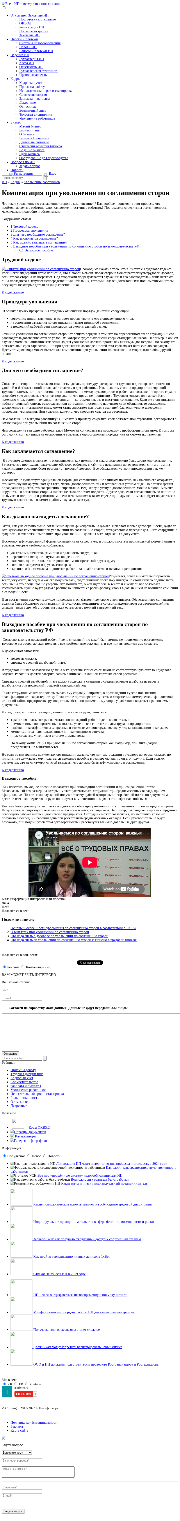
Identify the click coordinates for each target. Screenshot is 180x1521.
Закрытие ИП (29, 35)
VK (9, 1384)
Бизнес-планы (29, 130)
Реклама (13, 967)
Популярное (16, 1156)
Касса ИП (26, 63)
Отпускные (27, 106)
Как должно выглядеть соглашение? (39, 242)
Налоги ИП (28, 47)
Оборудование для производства (43, 158)
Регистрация (23, 173)
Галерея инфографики (30, 1141)
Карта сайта (19, 1430)
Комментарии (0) (38, 967)
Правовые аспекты (33, 75)
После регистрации (33, 31)
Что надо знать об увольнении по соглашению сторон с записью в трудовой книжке (74, 940)
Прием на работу (32, 87)
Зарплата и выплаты (34, 98)
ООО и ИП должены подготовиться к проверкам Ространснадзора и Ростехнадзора (95, 1364)
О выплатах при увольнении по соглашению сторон (50, 932)
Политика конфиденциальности (35, 1422)
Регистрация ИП (31, 27)
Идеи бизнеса (29, 154)
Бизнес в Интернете (34, 138)
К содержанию (13, 292)
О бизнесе (26, 134)
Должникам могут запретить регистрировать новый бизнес (77, 1347)
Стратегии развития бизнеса (40, 146)
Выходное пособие (36, 250)
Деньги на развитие (34, 142)
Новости (17, 170)
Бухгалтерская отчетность (38, 71)
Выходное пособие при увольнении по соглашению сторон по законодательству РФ (75, 246)
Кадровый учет (30, 83)
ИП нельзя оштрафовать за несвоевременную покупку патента (79, 1295)
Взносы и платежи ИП (36, 51)
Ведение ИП (20, 55)
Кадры (15, 79)
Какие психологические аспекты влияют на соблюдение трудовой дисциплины (92, 1204)
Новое (36, 1156)
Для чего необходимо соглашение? (38, 234)
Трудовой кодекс (24, 226)
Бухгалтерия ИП (31, 59)
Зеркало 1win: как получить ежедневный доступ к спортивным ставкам (86, 1239)
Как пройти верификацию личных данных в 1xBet (70, 1256)
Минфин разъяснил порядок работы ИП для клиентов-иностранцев (83, 1312)
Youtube (35, 1384)
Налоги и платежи (24, 39)
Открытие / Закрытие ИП (30, 15)
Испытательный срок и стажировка (46, 90)
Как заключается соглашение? (34, 238)
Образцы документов (30, 1132)
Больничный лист (32, 110)
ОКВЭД (25, 23)
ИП (4, 182)
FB (21, 1384)
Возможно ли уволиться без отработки (100, 1179)
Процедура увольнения (29, 230)
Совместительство (33, 94)
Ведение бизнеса (32, 150)
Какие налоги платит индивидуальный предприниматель (104, 1183)
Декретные (27, 102)
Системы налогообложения (40, 43)
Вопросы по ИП (23, 162)
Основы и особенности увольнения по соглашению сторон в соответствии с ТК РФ (73, 928)
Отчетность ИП (31, 67)
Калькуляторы (25, 1136)
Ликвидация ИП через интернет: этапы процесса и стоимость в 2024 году (111, 1163)
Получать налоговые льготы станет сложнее (66, 1329)
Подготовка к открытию (37, 19)
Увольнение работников (37, 118)
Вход (52, 173)
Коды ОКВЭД (39, 1127)
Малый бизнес (30, 126)
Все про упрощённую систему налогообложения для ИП (80, 1175)
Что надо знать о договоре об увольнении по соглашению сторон (59, 936)
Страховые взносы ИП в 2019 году (59, 1274)
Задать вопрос (29, 166)
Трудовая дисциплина (35, 114)
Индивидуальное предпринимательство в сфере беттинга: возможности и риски (93, 1222)
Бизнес (16, 122)
